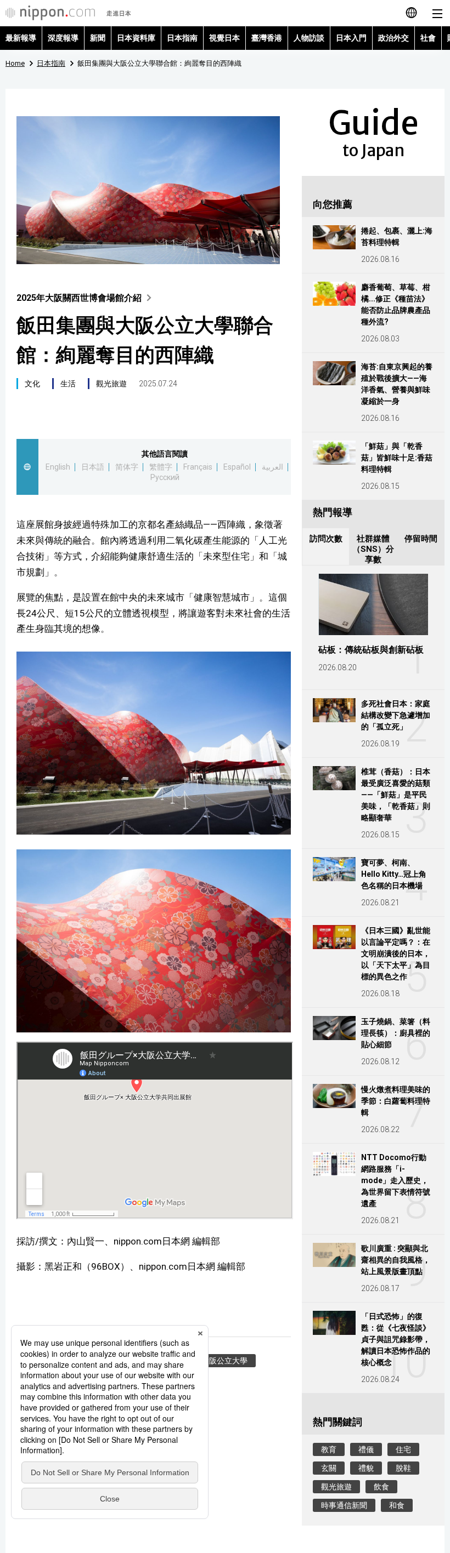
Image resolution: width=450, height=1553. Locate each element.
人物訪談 (309, 37)
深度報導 (63, 37)
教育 (328, 1449)
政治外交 (393, 37)
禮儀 (366, 1449)
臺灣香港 (266, 37)
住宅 (403, 1449)
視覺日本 (224, 37)
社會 (428, 37)
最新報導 (20, 37)
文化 (32, 383)
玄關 (328, 1468)
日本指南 (182, 37)
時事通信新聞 (344, 1505)
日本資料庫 (136, 37)
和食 (396, 1505)
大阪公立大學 (224, 1360)
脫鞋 (403, 1468)
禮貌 (366, 1468)
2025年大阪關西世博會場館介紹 (79, 298)
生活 (68, 383)
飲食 (381, 1486)
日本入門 (351, 37)
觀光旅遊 (111, 383)
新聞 (97, 37)
